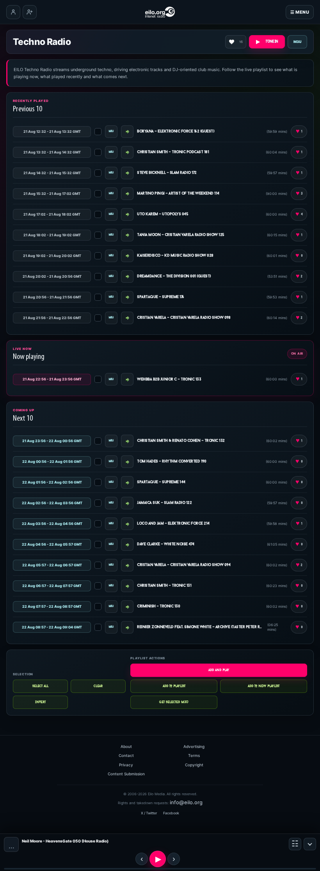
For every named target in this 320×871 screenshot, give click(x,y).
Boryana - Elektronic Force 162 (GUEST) (175, 131)
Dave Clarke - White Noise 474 (165, 544)
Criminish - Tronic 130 (158, 606)
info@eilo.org (186, 802)
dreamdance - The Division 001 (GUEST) (174, 276)
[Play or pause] (157, 859)
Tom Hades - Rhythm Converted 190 (171, 461)
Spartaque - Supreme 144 (161, 482)
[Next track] (173, 859)
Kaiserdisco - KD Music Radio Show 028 (175, 255)
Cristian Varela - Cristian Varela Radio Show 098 (183, 318)
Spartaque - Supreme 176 (160, 297)
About (126, 746)
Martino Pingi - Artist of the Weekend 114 (178, 193)
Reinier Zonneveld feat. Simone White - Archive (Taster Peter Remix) (200, 627)
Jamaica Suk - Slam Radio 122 (164, 503)
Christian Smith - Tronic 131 (164, 586)
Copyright (194, 764)
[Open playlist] (295, 844)
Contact (126, 755)
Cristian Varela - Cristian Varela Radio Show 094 (183, 565)
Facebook (171, 813)
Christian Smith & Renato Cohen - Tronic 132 (181, 441)
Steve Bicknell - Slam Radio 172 (167, 173)
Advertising (193, 746)
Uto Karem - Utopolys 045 (162, 214)
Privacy (126, 764)
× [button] (310, 844)
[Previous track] (141, 859)
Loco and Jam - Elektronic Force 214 (173, 523)
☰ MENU (299, 12)
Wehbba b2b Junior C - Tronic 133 (169, 379)
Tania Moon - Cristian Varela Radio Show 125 (180, 235)
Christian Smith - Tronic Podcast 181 (173, 152)
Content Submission (126, 773)
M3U (297, 41)
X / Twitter (149, 813)
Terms (194, 755)
